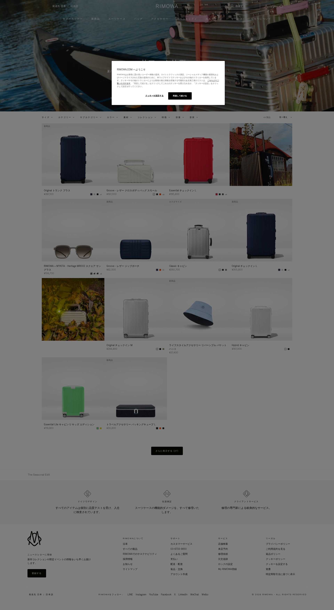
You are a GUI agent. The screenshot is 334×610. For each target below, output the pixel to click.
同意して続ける (180, 95)
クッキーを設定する (154, 95)
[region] (168, 83)
